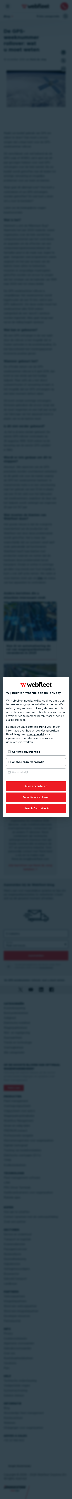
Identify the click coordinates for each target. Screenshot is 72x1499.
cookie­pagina (37, 726)
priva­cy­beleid (35, 734)
